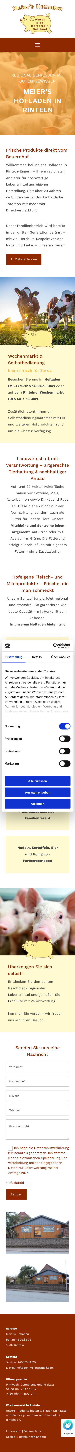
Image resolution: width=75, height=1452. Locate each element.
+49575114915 (27, 1362)
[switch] (64, 739)
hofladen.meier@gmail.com (35, 1367)
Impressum (13, 1431)
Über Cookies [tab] (60, 657)
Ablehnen (37, 803)
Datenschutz (32, 1431)
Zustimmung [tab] (13, 657)
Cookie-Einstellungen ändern (26, 1436)
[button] (24, 259)
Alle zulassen (37, 781)
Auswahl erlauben (37, 792)
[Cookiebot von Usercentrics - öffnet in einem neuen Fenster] (53, 645)
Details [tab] (37, 657)
